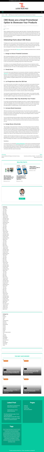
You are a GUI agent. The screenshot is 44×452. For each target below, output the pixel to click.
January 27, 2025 (20, 181)
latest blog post (7, 438)
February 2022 (5, 278)
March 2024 (5, 245)
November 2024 (6, 235)
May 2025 (4, 227)
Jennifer (5, 25)
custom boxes (7, 431)
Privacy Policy (26, 408)
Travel (4, 345)
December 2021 (6, 280)
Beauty (4, 315)
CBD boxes (19, 49)
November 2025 (6, 219)
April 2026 (5, 213)
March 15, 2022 (10, 25)
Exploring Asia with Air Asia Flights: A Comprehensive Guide (11, 390)
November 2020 (6, 297)
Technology (5, 343)
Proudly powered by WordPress (15, 450)
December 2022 (6, 265)
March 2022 (5, 276)
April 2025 (5, 228)
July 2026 (4, 209)
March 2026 (5, 214)
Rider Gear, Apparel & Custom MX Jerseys (12, 416)
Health (4, 330)
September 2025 (6, 222)
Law (3, 333)
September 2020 (6, 300)
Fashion (4, 325)
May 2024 (4, 243)
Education (4, 321)
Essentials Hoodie (6, 434)
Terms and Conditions (28, 409)
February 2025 (5, 231)
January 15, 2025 (32, 170)
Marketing (4, 336)
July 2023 (4, 256)
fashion (18, 434)
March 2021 (5, 292)
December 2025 (6, 218)
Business (4, 316)
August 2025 (5, 223)
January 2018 (5, 305)
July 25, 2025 (6, 392)
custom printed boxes (29, 25)
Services (4, 341)
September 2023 (6, 253)
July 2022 (4, 271)
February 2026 (5, 215)
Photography (5, 337)
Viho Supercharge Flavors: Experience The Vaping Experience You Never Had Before (9, 177)
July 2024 (4, 240)
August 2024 (5, 239)
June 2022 (5, 272)
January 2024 (5, 248)
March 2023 (5, 261)
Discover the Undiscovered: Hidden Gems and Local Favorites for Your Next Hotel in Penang (31, 371)
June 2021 (5, 288)
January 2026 (5, 217)
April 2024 (5, 244)
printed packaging (35, 25)
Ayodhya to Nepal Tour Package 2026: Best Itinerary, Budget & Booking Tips (11, 372)
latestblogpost (12, 438)
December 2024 (6, 234)
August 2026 (5, 208)
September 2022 (6, 268)
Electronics (5, 323)
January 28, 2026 (7, 374)
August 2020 (5, 301)
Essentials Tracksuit (13, 434)
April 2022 (5, 275)
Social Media (5, 342)
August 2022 (5, 270)
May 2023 (4, 258)
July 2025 (4, 225)
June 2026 (5, 210)
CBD (14, 25)
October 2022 (5, 267)
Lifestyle (4, 334)
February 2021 (5, 293)
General (4, 329)
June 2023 (5, 257)
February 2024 (5, 247)
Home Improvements (7, 332)
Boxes (4, 429)
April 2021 (5, 290)
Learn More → (22, 198)
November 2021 (6, 281)
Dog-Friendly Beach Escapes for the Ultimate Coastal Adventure (31, 390)
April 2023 (5, 259)
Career (4, 317)
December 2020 (6, 296)
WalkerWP (33, 450)
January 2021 (5, 294)
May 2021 (4, 289)
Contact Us (26, 405)
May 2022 (4, 274)
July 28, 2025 (27, 374)
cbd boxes (19, 25)
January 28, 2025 (7, 181)
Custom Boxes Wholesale (14, 431)
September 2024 (6, 237)
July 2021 (4, 287)
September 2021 (6, 284)
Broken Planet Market (9, 429)
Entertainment (5, 324)
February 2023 (5, 262)
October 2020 (5, 298)
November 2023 (6, 250)
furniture (4, 327)
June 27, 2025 (27, 392)
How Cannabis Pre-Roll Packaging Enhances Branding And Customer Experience (21, 177)
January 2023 (5, 263)
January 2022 (5, 279)
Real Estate (5, 338)
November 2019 (6, 303)
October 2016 (5, 307)
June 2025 (5, 226)
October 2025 (5, 221)
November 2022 (6, 266)
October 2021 (5, 283)
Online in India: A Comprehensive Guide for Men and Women (35, 167)
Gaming (4, 328)
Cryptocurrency (5, 320)
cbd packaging (23, 25)
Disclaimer (26, 406)
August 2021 (5, 285)
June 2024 (5, 241)
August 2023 (5, 254)
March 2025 (5, 230)
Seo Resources (5, 339)
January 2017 (5, 306)
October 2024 (5, 236)
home (8, 436)
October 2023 (5, 252)
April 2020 (5, 302)
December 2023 (6, 249)
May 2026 (4, 212)
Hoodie (18, 436)
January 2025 (5, 232)
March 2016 (5, 309)
